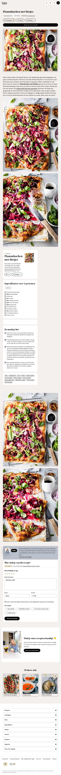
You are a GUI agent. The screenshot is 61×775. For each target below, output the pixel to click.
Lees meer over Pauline (25, 557)
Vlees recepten (8, 382)
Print (9, 274)
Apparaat (7, 744)
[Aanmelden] (50, 2)
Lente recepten (8, 377)
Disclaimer (5, 759)
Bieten (23, 375)
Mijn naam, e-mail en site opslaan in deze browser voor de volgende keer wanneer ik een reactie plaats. (29, 602)
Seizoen (7, 734)
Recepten (7, 710)
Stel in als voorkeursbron (32, 651)
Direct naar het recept (30, 25)
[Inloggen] (46, 2)
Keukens (7, 739)
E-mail (33, 592)
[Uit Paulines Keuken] (4, 2)
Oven (6, 375)
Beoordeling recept (11, 571)
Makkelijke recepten (20, 380)
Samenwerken (47, 759)
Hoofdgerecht (12, 375)
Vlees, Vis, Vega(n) (10, 749)
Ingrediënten (8, 725)
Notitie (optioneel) (8, 577)
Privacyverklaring (14, 759)
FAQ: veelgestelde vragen (28, 759)
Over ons (38, 759)
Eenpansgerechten (9, 380)
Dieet (6, 720)
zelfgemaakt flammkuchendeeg (26, 88)
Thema (7, 729)
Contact (54, 759)
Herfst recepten (30, 375)
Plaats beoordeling (12, 618)
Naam (6, 592)
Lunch (18, 375)
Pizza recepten (30, 380)
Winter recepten (17, 377)
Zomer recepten (27, 377)
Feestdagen (8, 715)
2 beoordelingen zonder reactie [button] (31, 566)
